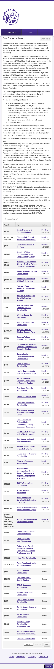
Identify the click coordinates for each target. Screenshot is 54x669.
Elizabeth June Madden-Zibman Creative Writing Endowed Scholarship (27, 263)
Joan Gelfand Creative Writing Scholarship (26, 279)
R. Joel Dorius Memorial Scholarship (27, 455)
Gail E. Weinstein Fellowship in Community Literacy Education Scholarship (26, 423)
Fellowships (32, 657)
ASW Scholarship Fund (26, 396)
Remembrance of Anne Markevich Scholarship (26, 632)
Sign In (48, 666)
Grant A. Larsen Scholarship (23, 364)
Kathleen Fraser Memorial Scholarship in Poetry (26, 288)
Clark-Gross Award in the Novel (25, 245)
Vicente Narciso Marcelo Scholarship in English (27, 508)
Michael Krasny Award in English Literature (26, 447)
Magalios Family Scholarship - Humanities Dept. (24, 624)
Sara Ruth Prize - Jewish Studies (24, 578)
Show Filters (45, 39)
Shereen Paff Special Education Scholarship (26, 238)
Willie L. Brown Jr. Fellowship (24, 316)
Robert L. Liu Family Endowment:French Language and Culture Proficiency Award (26, 549)
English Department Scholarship (25, 593)
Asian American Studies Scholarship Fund (26, 564)
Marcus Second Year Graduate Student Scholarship (25, 307)
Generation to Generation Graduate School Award (25, 356)
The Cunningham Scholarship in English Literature (26, 499)
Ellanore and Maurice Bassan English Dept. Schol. (25, 412)
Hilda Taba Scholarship (26, 558)
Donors (29, 32)
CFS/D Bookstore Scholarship (24, 586)
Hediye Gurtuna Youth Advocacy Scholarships (26, 372)
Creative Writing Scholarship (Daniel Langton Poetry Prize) (26, 254)
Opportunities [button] (11, 32)
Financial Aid (43, 657)
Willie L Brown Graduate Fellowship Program (27, 520)
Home (11, 657)
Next (46, 644)
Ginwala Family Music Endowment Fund (26, 532)
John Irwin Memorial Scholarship (25, 323)
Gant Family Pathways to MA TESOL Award (26, 433)
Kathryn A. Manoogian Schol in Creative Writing (26, 297)
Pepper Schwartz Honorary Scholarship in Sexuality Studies (26, 380)
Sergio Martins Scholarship (23, 615)
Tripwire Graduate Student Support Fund (26, 330)
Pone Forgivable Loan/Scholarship (24, 539)
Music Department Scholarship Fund (24, 231)
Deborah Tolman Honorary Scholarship (26, 338)
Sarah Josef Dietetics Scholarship (25, 600)
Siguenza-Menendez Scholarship (25, 462)
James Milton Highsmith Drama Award (27, 272)
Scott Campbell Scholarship (23, 571)
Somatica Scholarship (26, 638)
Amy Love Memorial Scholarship (25, 389)
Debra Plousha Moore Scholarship (25, 403)
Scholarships (20, 657)
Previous (38, 644)
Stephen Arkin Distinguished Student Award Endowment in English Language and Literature (26, 473)
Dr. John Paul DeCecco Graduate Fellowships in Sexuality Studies (27, 346)
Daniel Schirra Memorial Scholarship (27, 608)
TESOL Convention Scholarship (25, 484)
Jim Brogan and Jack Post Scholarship (25, 440)
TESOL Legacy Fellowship (23, 491)
